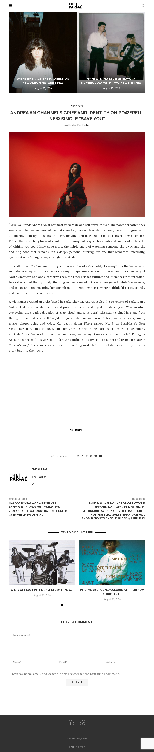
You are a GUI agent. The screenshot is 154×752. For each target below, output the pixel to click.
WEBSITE (77, 430)
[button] (16, 52)
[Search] (143, 5)
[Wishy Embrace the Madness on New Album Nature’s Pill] (43, 52)
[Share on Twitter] (91, 456)
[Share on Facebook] (86, 456)
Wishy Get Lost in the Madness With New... (42, 589)
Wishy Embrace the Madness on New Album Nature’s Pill (43, 81)
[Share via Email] (100, 456)
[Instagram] (83, 723)
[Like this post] (81, 456)
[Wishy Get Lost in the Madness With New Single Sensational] (42, 562)
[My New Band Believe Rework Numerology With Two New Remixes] (111, 52)
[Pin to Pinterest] (95, 456)
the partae (83, 125)
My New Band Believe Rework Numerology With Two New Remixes (111, 81)
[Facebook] (70, 723)
